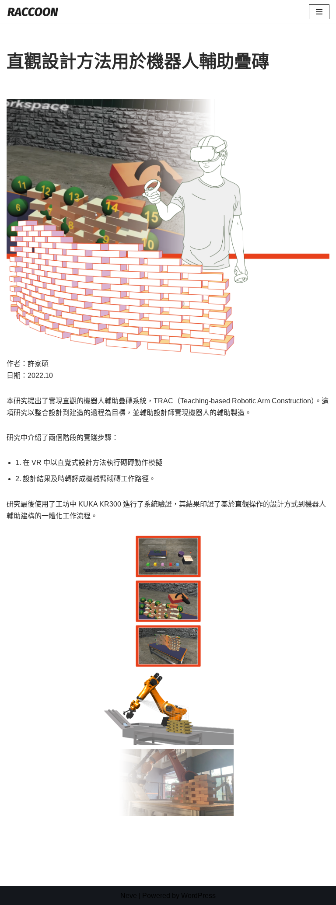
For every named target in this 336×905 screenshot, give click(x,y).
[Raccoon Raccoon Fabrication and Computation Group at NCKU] (33, 11)
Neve (128, 895)
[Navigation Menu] (319, 11)
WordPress (198, 895)
